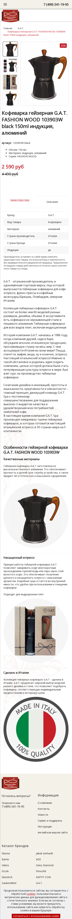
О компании (45, 802)
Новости (43, 814)
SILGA (5, 871)
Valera (5, 865)
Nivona (6, 853)
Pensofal (41, 871)
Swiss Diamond (44, 865)
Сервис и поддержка (50, 820)
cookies (31, 893)
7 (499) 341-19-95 (56, 4)
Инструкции (45, 826)
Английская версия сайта (53, 832)
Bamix (5, 859)
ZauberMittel (9, 883)
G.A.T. (21, 28)
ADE (38, 859)
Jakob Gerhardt (44, 853)
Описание (52, 201)
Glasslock (7, 877)
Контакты (43, 808)
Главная (7, 28)
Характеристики (19, 200)
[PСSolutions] (10, 21)
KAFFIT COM (43, 877)
